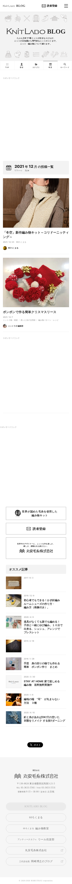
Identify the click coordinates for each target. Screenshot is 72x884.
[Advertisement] (36, 114)
